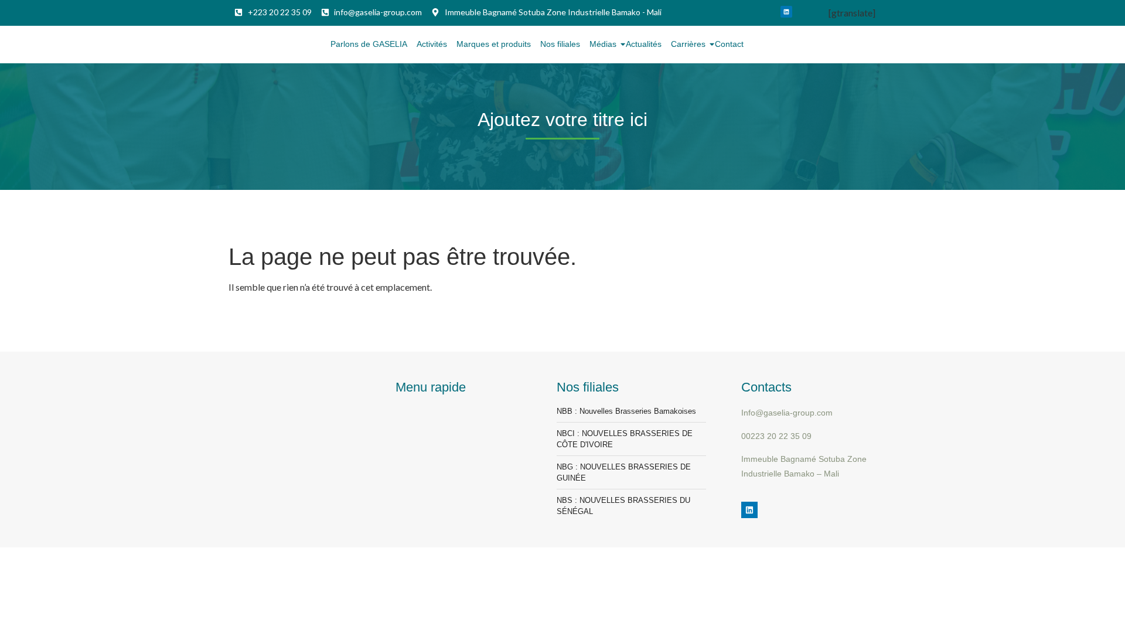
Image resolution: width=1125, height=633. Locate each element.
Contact (729, 44)
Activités (432, 44)
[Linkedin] (786, 12)
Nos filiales (560, 44)
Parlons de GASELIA (368, 44)
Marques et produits (493, 44)
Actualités (644, 44)
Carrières (688, 44)
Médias (602, 44)
